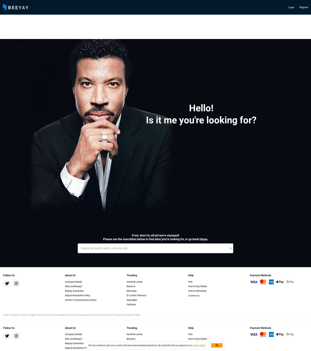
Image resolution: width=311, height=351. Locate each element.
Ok (217, 345)
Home (203, 239)
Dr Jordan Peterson (136, 295)
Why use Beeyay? (73, 286)
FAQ (190, 281)
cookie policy (199, 345)
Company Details (73, 281)
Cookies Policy (133, 315)
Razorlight (132, 300)
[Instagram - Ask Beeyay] (16, 283)
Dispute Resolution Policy (77, 295)
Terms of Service (104, 315)
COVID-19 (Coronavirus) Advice (80, 300)
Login (291, 7)
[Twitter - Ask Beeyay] (7, 283)
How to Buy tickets (197, 286)
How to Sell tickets (197, 291)
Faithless (131, 304)
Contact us (194, 295)
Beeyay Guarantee (74, 291)
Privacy (117, 315)
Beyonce (131, 286)
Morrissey (132, 291)
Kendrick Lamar (135, 281)
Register (303, 7)
